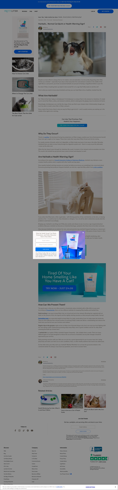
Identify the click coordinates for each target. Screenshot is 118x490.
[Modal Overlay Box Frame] (59, 245)
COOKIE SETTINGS (90, 487)
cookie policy (59, 486)
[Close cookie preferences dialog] (115, 487)
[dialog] (59, 245)
